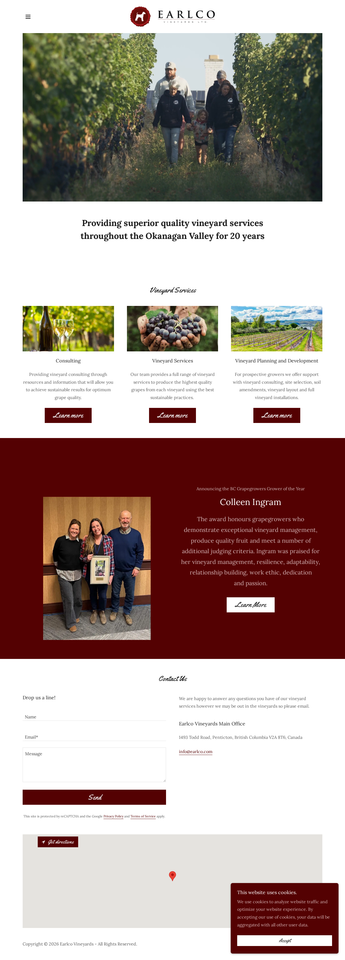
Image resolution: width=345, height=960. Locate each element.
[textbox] (94, 714)
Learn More (250, 604)
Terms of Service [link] (143, 816)
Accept (285, 940)
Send (94, 797)
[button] (28, 16)
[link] (172, 16)
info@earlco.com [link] (195, 751)
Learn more (68, 415)
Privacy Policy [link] (113, 816)
